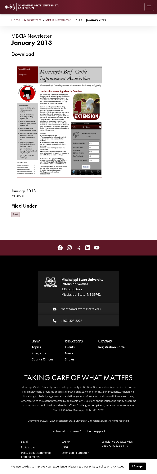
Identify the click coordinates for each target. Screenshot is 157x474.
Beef (15, 214)
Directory (105, 341)
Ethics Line (28, 447)
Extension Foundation (75, 453)
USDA (65, 447)
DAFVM (65, 441)
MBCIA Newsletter (58, 20)
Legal (24, 441)
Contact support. (94, 431)
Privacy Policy (97, 466)
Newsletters (32, 20)
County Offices (42, 359)
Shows (69, 359)
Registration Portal (111, 347)
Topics (36, 347)
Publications (74, 341)
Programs (39, 353)
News (69, 353)
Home (15, 20)
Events (70, 347)
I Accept (137, 466)
